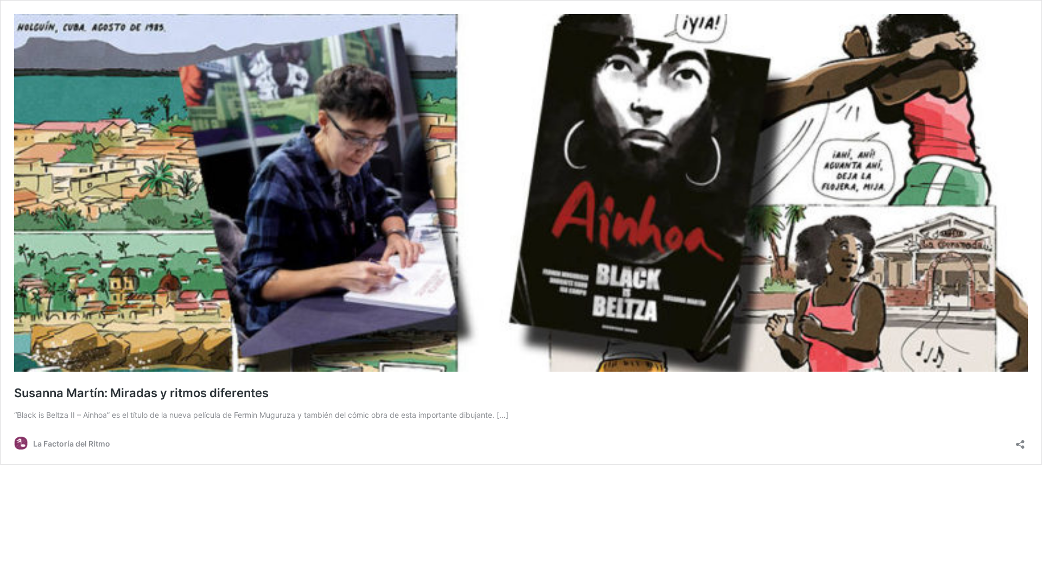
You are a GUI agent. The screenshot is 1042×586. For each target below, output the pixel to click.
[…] (503, 414)
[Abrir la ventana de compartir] (1020, 440)
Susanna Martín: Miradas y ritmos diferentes (141, 393)
